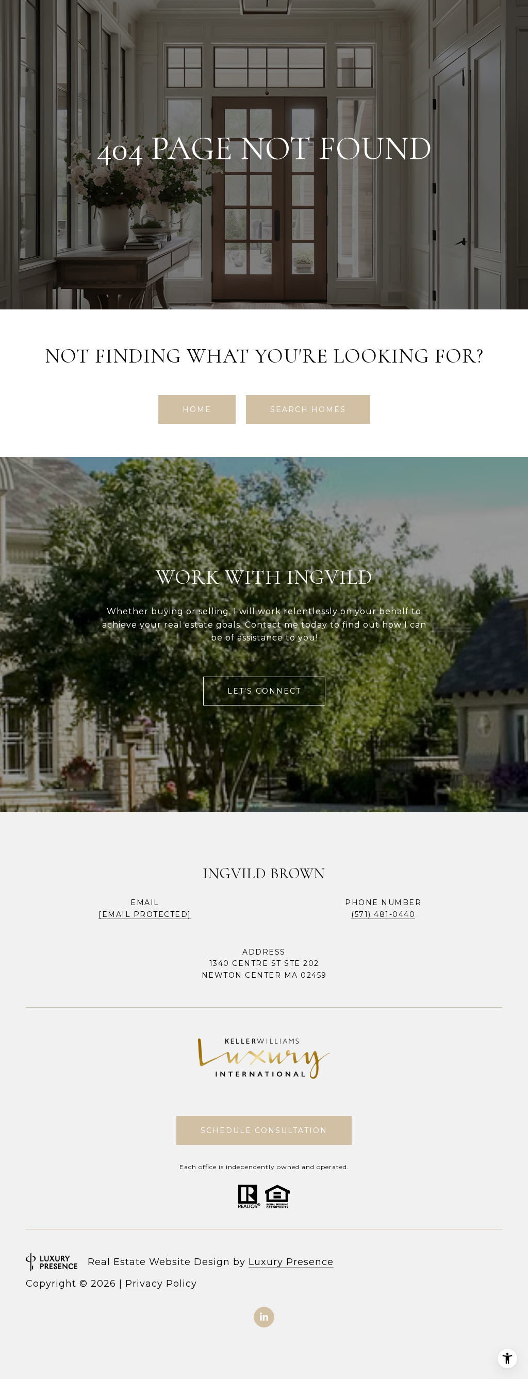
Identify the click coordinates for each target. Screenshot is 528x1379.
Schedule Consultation (264, 1130)
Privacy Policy (161, 1283)
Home (197, 409)
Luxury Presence (291, 1262)
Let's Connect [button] (264, 691)
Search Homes (308, 409)
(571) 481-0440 (383, 914)
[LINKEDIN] (264, 1317)
